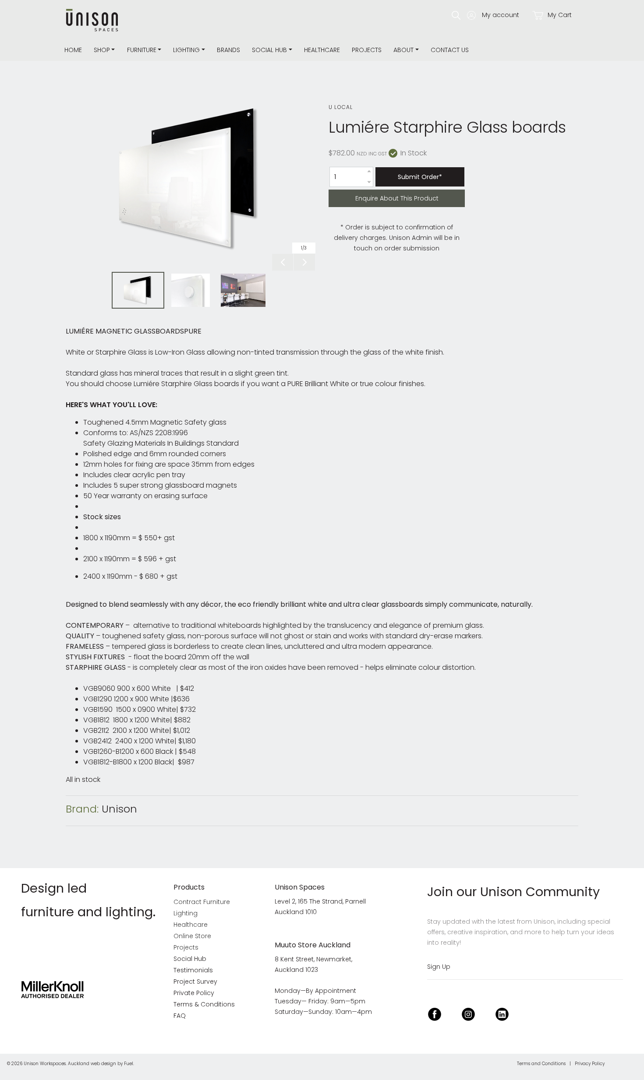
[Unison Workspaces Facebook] (434, 1013)
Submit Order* (420, 176)
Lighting (186, 50)
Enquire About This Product (374, 195)
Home (73, 50)
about (403, 50)
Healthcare (322, 50)
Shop (102, 50)
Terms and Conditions (541, 1063)
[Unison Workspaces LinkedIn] (502, 1013)
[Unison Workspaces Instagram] (468, 1013)
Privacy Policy (590, 1063)
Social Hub (269, 50)
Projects (367, 50)
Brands (228, 50)
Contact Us (450, 50)
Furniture (141, 50)
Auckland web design (92, 1063)
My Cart (559, 15)
